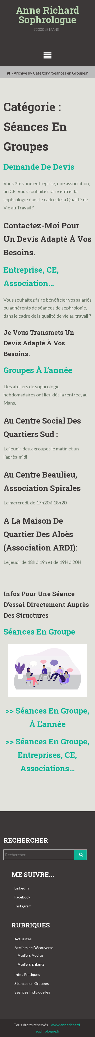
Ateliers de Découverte (34, 947)
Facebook (22, 897)
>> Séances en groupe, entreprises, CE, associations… (47, 754)
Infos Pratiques (27, 974)
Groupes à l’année (37, 370)
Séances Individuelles (32, 992)
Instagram (23, 906)
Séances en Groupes (32, 983)
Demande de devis (38, 166)
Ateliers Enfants (31, 964)
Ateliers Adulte (30, 955)
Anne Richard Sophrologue (47, 14)
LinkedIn (22, 888)
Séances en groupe (39, 631)
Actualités (23, 939)
